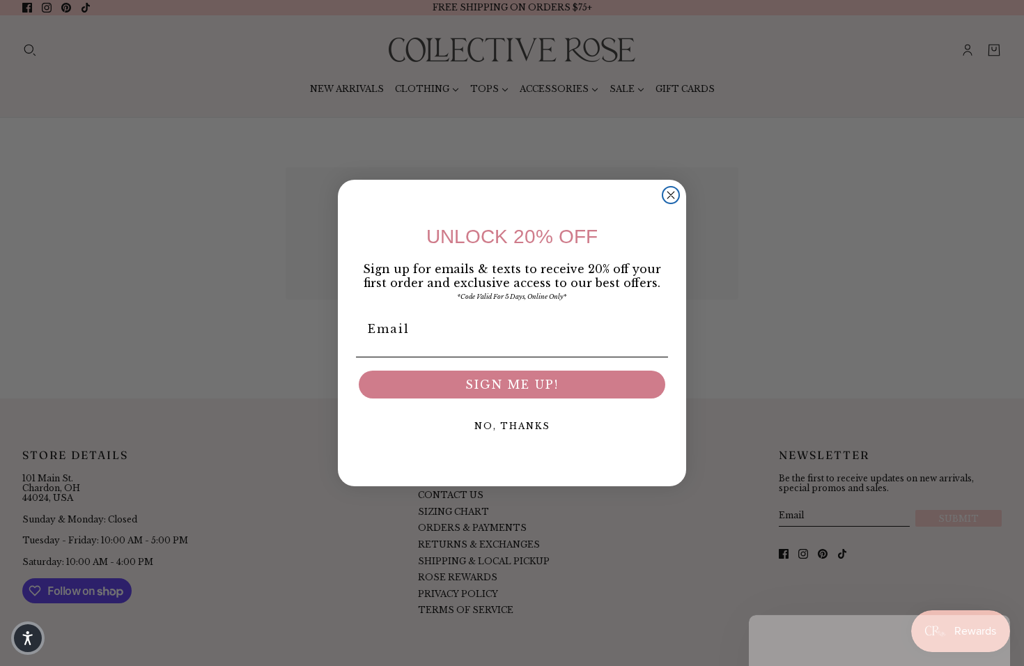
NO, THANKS (512, 426)
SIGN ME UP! (512, 385)
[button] (28, 638)
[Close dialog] (670, 195)
